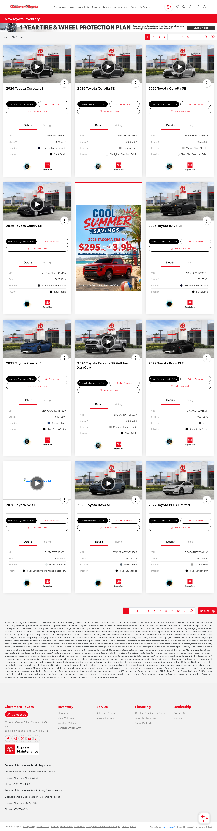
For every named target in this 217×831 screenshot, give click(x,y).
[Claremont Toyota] (24, 6)
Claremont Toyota (13, 826)
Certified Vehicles (68, 722)
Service (102, 706)
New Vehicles (65, 713)
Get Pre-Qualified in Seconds (151, 713)
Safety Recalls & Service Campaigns (103, 826)
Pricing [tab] (47, 125)
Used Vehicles (66, 717)
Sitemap (55, 826)
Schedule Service (106, 713)
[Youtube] (29, 738)
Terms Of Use (43, 826)
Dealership (182, 706)
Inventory (65, 706)
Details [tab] (28, 125)
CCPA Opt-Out (129, 826)
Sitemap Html (66, 826)
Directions (179, 717)
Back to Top (207, 611)
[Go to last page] (213, 37)
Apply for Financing (146, 717)
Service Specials (105, 717)
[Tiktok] (36, 738)
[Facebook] (8, 738)
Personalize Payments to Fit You (21, 104)
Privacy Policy (29, 826)
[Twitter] (22, 738)
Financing (143, 706)
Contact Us (18, 714)
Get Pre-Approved (53, 104)
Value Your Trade (40, 111)
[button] (64, 83)
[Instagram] (15, 738)
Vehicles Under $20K (69, 727)
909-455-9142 (40, 730)
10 (200, 37)
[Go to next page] (206, 37)
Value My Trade (143, 722)
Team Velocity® (168, 826)
